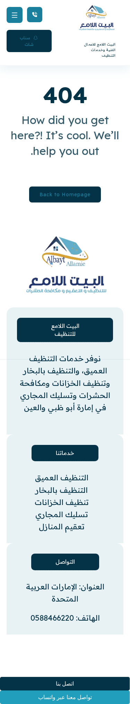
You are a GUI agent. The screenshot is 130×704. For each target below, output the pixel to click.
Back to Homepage (65, 194)
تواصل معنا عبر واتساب (65, 697)
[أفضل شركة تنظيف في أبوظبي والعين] (58, 264)
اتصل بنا (65, 684)
